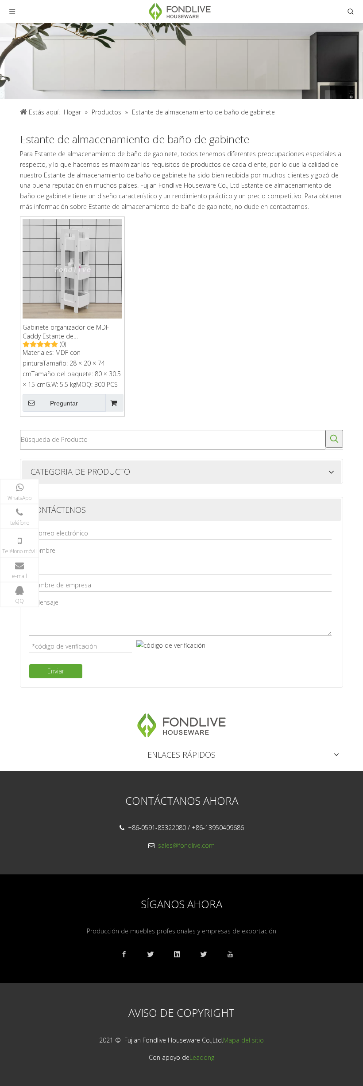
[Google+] (155, 954)
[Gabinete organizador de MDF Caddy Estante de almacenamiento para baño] (72, 268)
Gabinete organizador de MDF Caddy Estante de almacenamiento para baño (66, 332)
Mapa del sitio (243, 1040)
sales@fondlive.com (186, 845)
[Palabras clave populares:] (334, 439)
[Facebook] (128, 954)
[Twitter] (208, 954)
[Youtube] (235, 954)
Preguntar (64, 403)
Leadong (201, 1057)
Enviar (55, 671)
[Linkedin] (181, 954)
